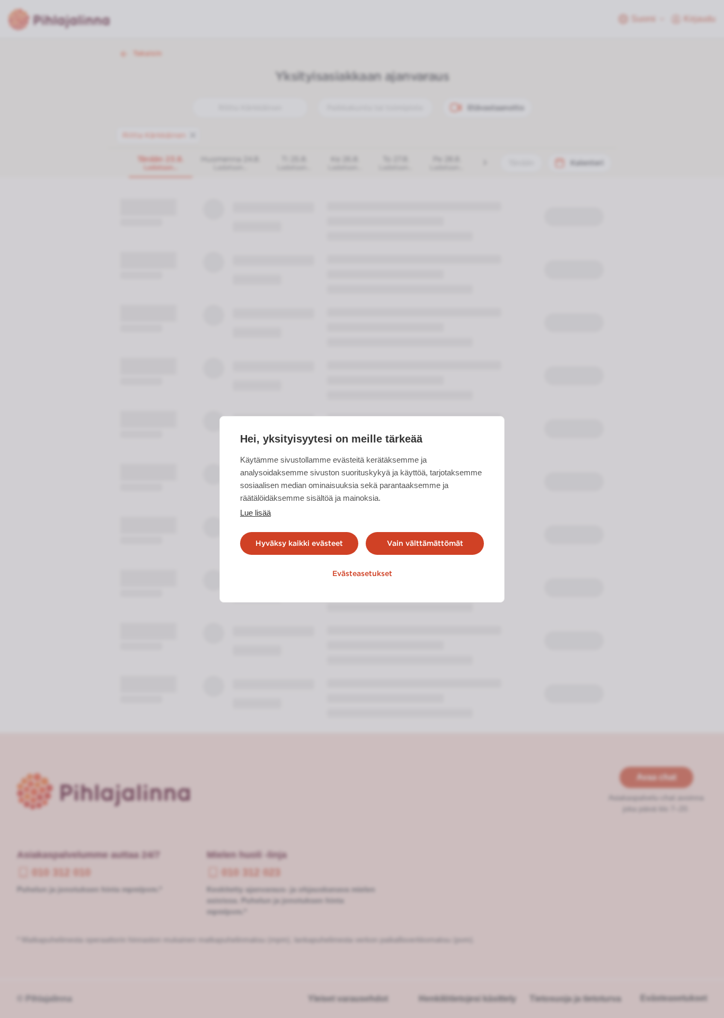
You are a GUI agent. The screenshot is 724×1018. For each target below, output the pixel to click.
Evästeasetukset (362, 573)
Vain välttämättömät (425, 543)
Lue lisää (255, 512)
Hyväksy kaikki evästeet (299, 543)
